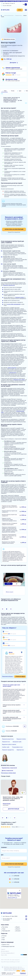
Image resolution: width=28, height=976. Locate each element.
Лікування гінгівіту (21, 739)
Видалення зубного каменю (9, 744)
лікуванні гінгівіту (19, 297)
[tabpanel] (14, 584)
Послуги (4, 935)
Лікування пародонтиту (8, 749)
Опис (5, 90)
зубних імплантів (12, 367)
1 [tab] (6, 817)
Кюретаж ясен (20, 749)
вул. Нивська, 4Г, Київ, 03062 (10, 916)
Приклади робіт (6, 930)
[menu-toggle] (26, 10)
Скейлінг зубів (5, 747)
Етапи (12, 90)
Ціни (20, 90)
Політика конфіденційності (7, 953)
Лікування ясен (6, 741)
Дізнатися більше (13, 808)
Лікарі (3, 928)
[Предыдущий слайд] (2, 609)
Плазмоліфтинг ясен (17, 747)
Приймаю (23, 973)
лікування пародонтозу (9, 285)
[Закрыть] (19, 890)
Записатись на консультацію (14, 229)
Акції (3, 939)
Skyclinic (1, 15)
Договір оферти (5, 951)
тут (12, 974)
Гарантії (3, 949)
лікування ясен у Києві (19, 379)
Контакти (18, 930)
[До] (14, 579)
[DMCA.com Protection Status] (23, 955)
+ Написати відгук (20, 676)
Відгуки (18, 927)
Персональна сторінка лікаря (8, 772)
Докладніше (13, 62)
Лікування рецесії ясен (8, 739)
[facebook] (26, 919)
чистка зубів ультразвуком (13, 304)
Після (8, 583)
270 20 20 (15, 875)
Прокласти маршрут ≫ (12, 897)
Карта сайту (4, 955)
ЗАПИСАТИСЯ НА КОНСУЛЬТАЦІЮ (14, 864)
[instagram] (26, 916)
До (16, 583)
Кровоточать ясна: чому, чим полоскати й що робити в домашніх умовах (13, 796)
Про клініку (5, 927)
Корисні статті (5, 944)
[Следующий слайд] (10, 609)
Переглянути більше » (7, 676)
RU (23, 4)
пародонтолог (12, 372)
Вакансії (18, 928)
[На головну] (5, 10)
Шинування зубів (17, 741)
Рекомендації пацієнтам (8, 946)
